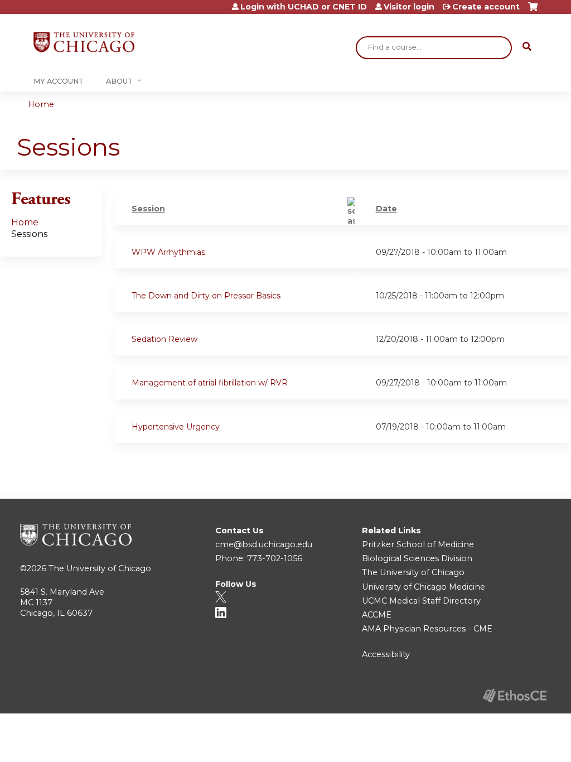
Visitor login (409, 7)
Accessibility (386, 654)
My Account (58, 81)
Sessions (29, 234)
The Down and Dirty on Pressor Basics (206, 296)
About (119, 81)
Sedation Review (164, 339)
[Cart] (533, 11)
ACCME (376, 615)
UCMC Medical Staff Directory (421, 601)
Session (148, 209)
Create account (486, 7)
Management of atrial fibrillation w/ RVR (210, 383)
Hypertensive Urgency (176, 427)
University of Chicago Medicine (423, 587)
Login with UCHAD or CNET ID (303, 7)
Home (41, 104)
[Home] (83, 42)
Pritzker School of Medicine (418, 544)
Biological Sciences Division (417, 558)
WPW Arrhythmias (168, 252)
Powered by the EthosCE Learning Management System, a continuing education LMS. (514, 695)
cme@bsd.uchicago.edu (263, 544)
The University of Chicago (100, 568)
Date (386, 209)
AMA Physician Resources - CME (427, 629)
